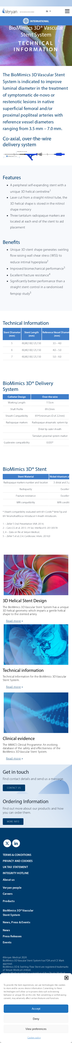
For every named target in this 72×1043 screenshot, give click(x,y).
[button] (66, 978)
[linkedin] (16, 843)
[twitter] (7, 843)
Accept (36, 1008)
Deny (36, 1018)
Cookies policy (34, 1037)
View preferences (36, 1028)
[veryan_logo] (18, 9)
